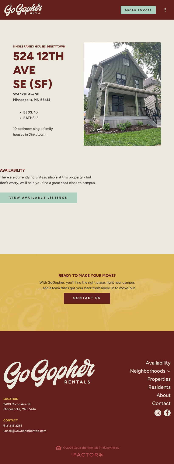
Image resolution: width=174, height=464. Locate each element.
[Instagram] (157, 412)
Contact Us (87, 298)
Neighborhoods (147, 371)
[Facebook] (167, 412)
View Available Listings (38, 198)
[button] (138, 10)
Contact (161, 403)
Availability (158, 363)
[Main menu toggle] (165, 10)
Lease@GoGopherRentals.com (24, 431)
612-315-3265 (12, 426)
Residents (159, 387)
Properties (159, 379)
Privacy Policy (110, 447)
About (164, 395)
